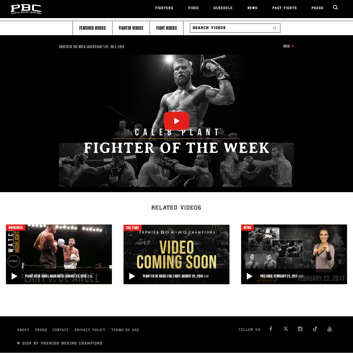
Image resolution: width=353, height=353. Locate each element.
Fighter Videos (131, 28)
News (253, 8)
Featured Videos (92, 28)
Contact (61, 330)
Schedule (223, 8)
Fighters (164, 8)
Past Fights (284, 8)
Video (193, 8)
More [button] (286, 46)
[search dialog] (336, 7)
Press (318, 8)
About (23, 330)
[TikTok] (315, 330)
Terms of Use (125, 330)
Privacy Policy (90, 330)
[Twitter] (285, 330)
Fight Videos (166, 28)
